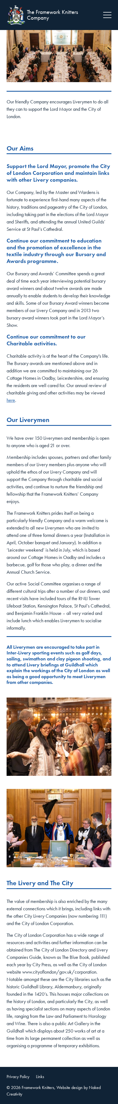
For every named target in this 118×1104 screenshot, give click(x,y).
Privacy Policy (18, 1076)
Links (40, 1076)
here (11, 400)
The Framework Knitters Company (52, 15)
